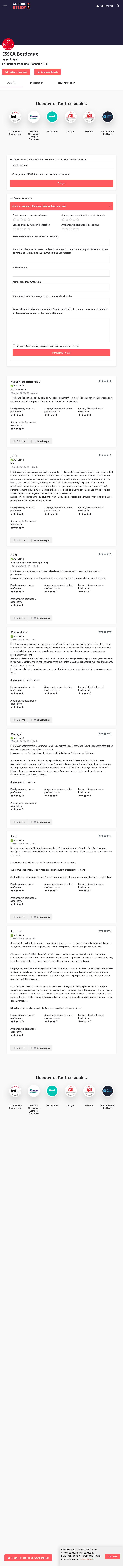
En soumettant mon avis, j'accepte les (48, 346)
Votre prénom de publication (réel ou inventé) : (35, 237)
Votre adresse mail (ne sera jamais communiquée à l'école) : (43, 296)
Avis (11, 83)
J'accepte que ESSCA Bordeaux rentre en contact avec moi (41, 174)
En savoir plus (87, 1559)
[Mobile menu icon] (5, 6)
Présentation (36, 83)
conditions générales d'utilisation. (64, 346)
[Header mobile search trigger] (118, 6)
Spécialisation (20, 267)
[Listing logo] (8, 44)
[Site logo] (22, 6)
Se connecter (106, 6)
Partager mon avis (61, 353)
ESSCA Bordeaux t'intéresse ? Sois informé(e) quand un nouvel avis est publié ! (48, 159)
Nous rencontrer (66, 83)
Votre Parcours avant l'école (27, 282)
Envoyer (61, 183)
